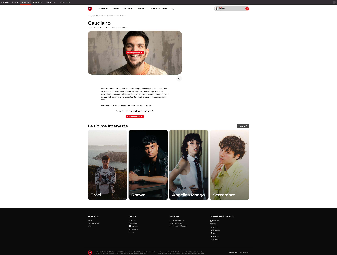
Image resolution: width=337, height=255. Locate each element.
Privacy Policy (244, 252)
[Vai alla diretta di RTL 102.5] (247, 8)
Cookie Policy (234, 252)
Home (89, 15)
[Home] (90, 9)
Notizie (102, 8)
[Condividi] (179, 78)
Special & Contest (160, 8)
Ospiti (116, 8)
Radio (141, 8)
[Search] (173, 8)
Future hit (128, 8)
